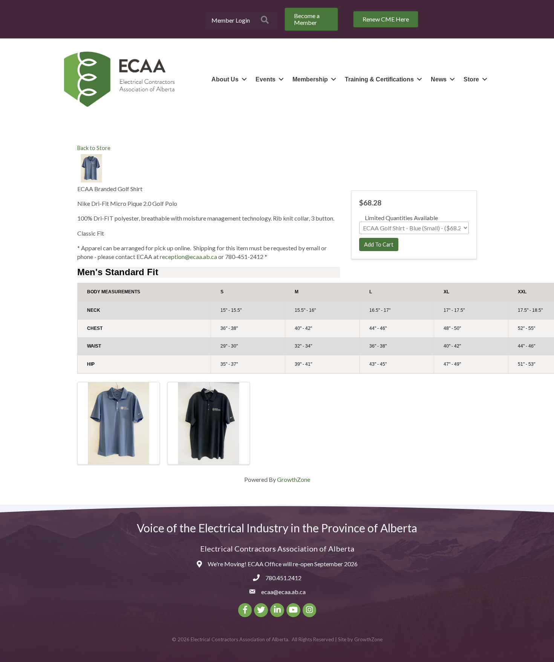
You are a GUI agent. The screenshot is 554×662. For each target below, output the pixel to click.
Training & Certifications (379, 79)
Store (471, 79)
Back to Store (93, 148)
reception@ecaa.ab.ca (188, 256)
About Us (225, 79)
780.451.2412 (283, 577)
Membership (310, 79)
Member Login (230, 20)
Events (265, 79)
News (439, 79)
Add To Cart (378, 244)
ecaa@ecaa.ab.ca (283, 591)
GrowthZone (293, 479)
